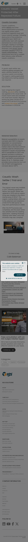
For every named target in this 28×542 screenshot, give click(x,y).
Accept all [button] (20, 275)
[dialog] (14, 271)
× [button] (24, 263)
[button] (14, 278)
